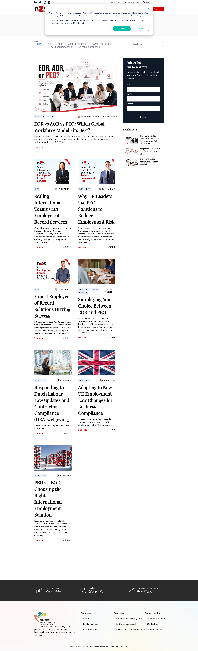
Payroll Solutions (101, 44)
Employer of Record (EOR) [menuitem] (129, 618)
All (36, 41)
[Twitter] (40, 3)
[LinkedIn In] (35, 3)
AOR (60, 44)
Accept (122, 29)
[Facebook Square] (49, 3)
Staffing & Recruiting (89, 47)
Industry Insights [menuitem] (91, 629)
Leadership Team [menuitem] (91, 624)
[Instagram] (45, 3)
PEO (49, 44)
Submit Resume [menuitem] (154, 629)
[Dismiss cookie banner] (148, 8)
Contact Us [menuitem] (152, 624)
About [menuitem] (86, 618)
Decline (140, 29)
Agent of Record (77, 44)
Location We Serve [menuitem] (156, 618)
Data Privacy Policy (119, 646)
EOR (39, 44)
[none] (147, 2)
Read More (38, 147)
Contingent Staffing (61, 47)
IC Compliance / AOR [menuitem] (126, 624)
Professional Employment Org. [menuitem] (130, 629)
